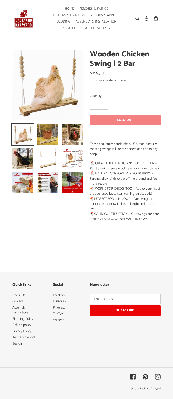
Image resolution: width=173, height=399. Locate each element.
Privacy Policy (21, 331)
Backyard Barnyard (150, 388)
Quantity (96, 96)
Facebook (59, 295)
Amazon (58, 320)
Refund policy (21, 325)
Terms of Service (23, 337)
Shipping (95, 80)
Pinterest (59, 307)
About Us (18, 295)
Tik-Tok (58, 313)
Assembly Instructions (20, 310)
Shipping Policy (23, 319)
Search (17, 343)
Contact (17, 301)
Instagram (60, 301)
